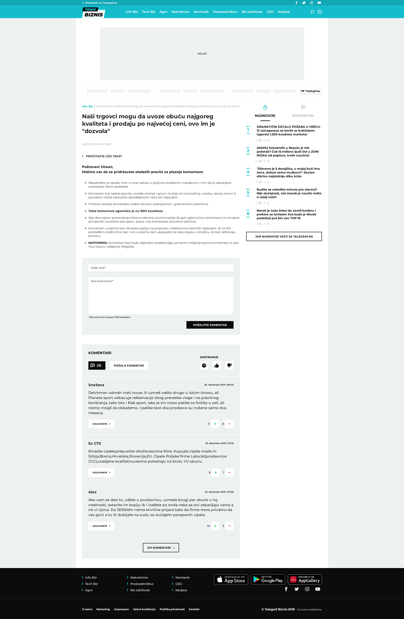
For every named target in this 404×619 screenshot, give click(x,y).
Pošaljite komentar (210, 325)
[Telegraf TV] (319, 2)
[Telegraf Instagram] (311, 2)
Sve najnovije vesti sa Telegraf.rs (284, 236)
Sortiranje (209, 357)
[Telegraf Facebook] (296, 2)
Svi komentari (161, 548)
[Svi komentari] (204, 365)
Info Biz (87, 106)
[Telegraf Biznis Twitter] (304, 2)
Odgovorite (101, 424)
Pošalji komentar (129, 365)
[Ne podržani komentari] (229, 365)
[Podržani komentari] (217, 365)
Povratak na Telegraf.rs (101, 2)
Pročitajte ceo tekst (102, 156)
